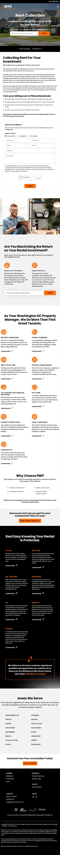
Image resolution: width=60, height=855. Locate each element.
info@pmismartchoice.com (15, 802)
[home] (8, 6)
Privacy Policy (13, 826)
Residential (9, 776)
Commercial (10, 779)
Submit (44, 33)
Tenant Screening (24, 49)
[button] (33, 797)
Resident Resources (38, 776)
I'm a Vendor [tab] (34, 136)
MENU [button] (58, 7)
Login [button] (7, 781)
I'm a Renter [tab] (22, 136)
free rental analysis (30, 521)
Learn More (6, 351)
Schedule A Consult (35, 674)
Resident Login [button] (36, 779)
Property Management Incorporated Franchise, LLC (37, 815)
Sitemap (4, 826)
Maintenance (37, 49)
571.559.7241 (55, 1)
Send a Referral (36, 787)
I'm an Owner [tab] (11, 136)
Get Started (30, 763)
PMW (56, 824)
